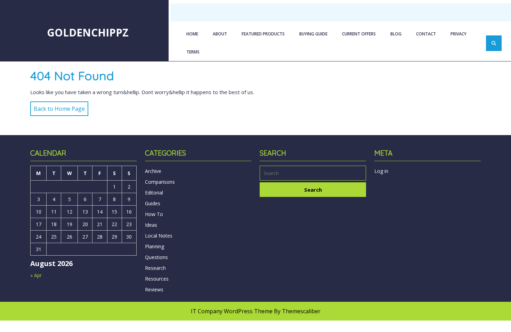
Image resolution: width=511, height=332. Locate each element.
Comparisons (160, 182)
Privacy (459, 34)
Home (192, 34)
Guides (152, 203)
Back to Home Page (57, 107)
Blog (396, 34)
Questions (156, 257)
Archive (153, 171)
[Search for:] (313, 174)
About (220, 34)
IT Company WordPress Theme (232, 311)
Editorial (154, 192)
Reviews (154, 289)
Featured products (263, 34)
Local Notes (158, 235)
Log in (381, 171)
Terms (193, 52)
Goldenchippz (88, 32)
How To (154, 214)
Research (155, 268)
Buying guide (313, 34)
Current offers (359, 34)
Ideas (151, 225)
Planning (154, 246)
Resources (157, 278)
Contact (426, 34)
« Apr (36, 275)
